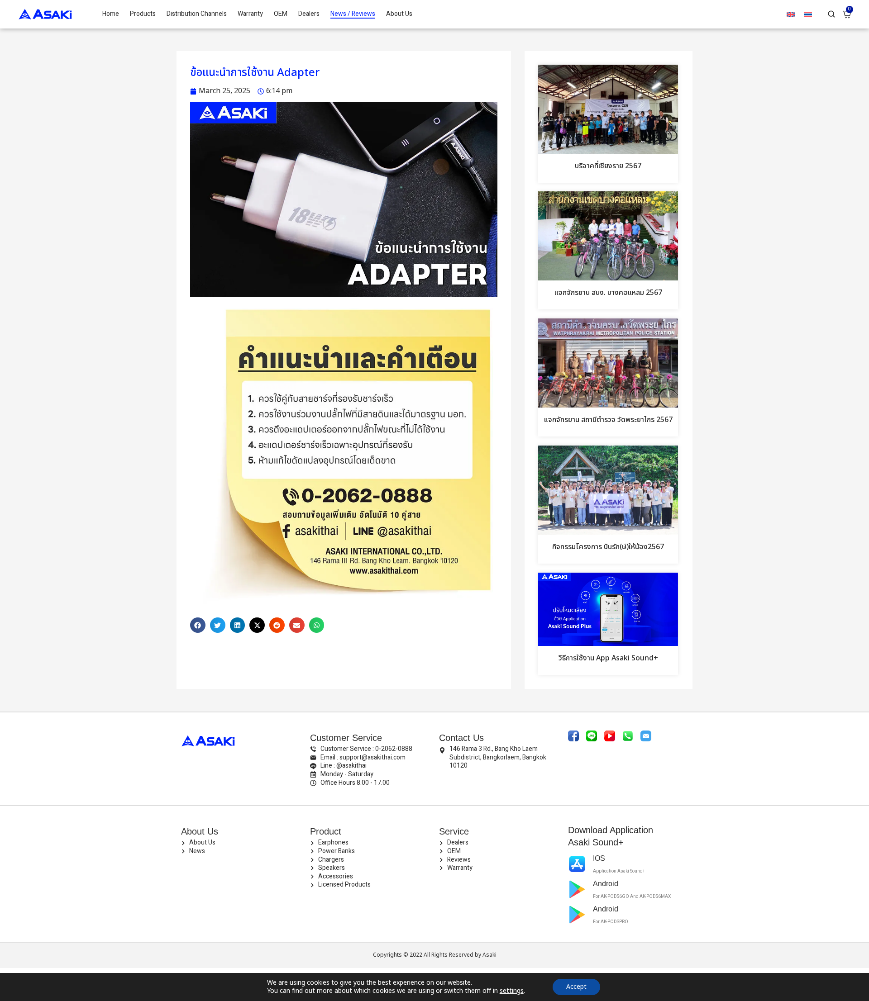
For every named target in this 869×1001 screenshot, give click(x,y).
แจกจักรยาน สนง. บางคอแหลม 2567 (608, 292)
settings (512, 991)
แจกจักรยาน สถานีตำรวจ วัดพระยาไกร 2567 (608, 419)
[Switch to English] (790, 14)
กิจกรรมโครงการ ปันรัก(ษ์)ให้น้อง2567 (608, 546)
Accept (576, 987)
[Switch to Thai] (807, 14)
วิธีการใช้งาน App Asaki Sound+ (608, 658)
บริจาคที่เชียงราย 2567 (608, 166)
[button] (197, 625)
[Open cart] (847, 14)
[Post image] (608, 109)
